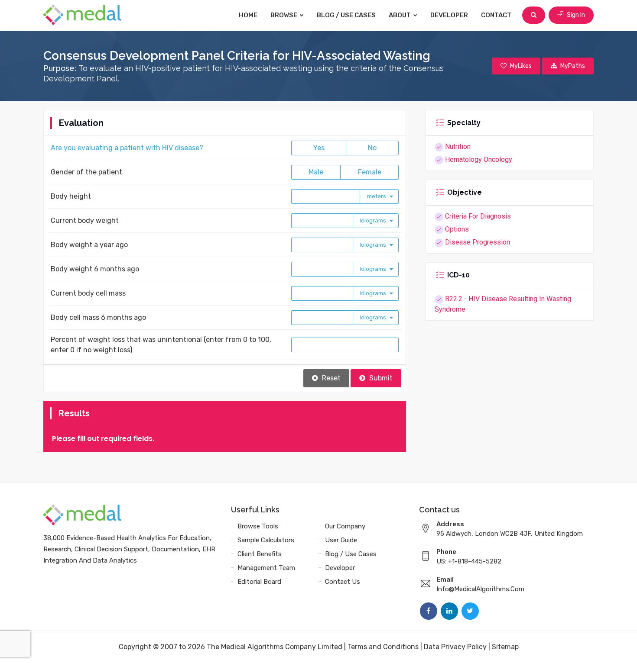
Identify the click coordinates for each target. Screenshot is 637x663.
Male (316, 172)
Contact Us (342, 582)
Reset (330, 378)
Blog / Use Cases (346, 15)
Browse (284, 15)
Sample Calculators (265, 540)
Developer (449, 15)
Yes (319, 148)
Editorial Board (259, 582)
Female (369, 172)
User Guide (341, 540)
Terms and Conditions (383, 647)
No (372, 148)
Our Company (345, 526)
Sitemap (505, 647)
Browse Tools (257, 526)
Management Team (266, 568)
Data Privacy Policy (455, 647)
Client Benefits (259, 554)
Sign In (575, 15)
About (400, 15)
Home (248, 15)
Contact (496, 15)
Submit (380, 378)
